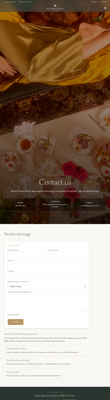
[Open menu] (105, 8)
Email (11, 261)
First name (13, 250)
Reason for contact (19, 282)
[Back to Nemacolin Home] (55, 8)
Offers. (103, 2)
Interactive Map (25, 2)
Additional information (19, 292)
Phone (11, 271)
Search (94, 2)
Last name (53, 250)
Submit (15, 322)
